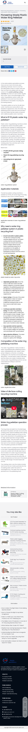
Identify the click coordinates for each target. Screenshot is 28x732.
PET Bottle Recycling (8, 689)
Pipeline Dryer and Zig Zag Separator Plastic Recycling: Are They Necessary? (14, 629)
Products (17, 10)
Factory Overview (7, 678)
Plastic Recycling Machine (7, 10)
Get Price (7, 67)
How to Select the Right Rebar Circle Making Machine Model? (14, 609)
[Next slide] (25, 35)
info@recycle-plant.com (8, 712)
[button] (4, 49)
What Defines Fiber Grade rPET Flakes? (13, 625)
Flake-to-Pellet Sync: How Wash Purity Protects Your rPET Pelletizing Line (12, 617)
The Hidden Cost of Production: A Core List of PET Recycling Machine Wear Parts (14, 622)
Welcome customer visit (9, 702)
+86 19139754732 (7, 709)
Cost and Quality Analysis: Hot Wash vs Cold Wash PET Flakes (14, 642)
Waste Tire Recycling (8, 691)
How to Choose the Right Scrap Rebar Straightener (12, 613)
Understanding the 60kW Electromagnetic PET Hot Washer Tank (14, 633)
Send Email (21, 67)
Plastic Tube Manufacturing (10, 693)
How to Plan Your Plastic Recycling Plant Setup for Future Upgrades (13, 637)
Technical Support (7, 700)
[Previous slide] (3, 35)
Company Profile (7, 676)
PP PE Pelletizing (7, 687)
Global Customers (7, 680)
